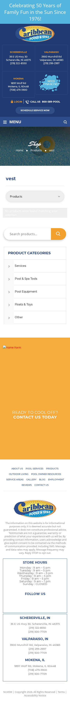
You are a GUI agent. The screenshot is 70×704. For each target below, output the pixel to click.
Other (19, 317)
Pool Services (34, 468)
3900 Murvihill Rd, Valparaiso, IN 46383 (35, 644)
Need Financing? (51, 83)
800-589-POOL (51, 101)
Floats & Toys (23, 304)
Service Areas (15, 479)
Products (52, 468)
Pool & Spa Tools (26, 278)
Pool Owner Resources (46, 474)
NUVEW (7, 692)
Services (20, 266)
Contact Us (41, 485)
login (18, 101)
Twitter (27, 601)
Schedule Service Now (35, 110)
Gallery (31, 479)
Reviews (27, 485)
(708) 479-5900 (18, 89)
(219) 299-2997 (51, 63)
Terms (61, 692)
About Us (17, 468)
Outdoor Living (18, 474)
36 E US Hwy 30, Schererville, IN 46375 (35, 623)
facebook (19, 601)
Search (58, 234)
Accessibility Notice (35, 695)
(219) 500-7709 (37, 631)
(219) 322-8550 (18, 63)
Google (42, 601)
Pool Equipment (26, 291)
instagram (34, 601)
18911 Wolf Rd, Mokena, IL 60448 (35, 666)
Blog (42, 479)
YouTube (50, 601)
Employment (56, 479)
